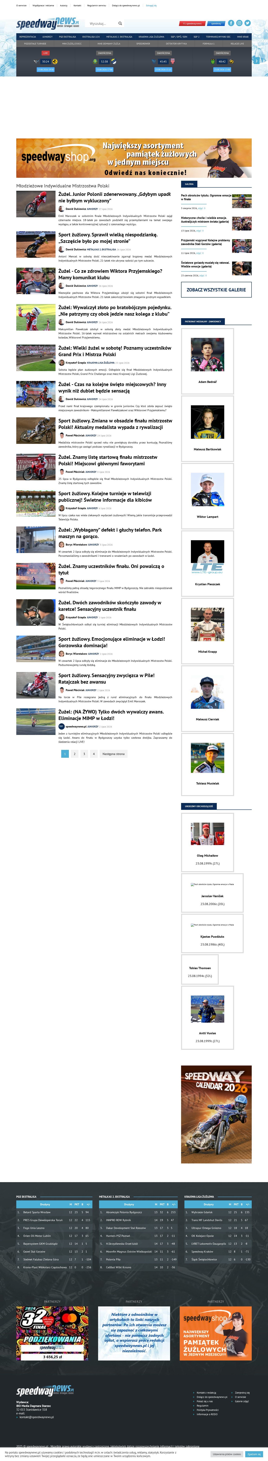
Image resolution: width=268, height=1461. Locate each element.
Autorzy (63, 5)
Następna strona (114, 754)
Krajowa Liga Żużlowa (151, 36)
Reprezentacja (27, 36)
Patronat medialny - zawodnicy (203, 321)
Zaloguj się (151, 5)
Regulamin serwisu (96, 5)
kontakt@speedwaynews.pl (37, 1417)
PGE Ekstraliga (67, 36)
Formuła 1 (209, 43)
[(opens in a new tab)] (36, 722)
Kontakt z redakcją (206, 1392)
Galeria (189, 184)
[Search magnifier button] (120, 23)
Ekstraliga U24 (91, 36)
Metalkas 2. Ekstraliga (119, 36)
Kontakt (77, 5)
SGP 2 (197, 36)
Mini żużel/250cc (72, 43)
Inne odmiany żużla (109, 43)
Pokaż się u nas (204, 1401)
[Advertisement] (134, 108)
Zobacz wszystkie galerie (216, 290)
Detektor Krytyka (176, 43)
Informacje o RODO (207, 1414)
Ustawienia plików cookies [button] (227, 1454)
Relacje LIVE (237, 43)
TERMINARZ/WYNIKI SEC (218, 36)
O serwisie (21, 5)
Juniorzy (48, 36)
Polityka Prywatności (207, 1410)
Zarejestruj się (242, 1392)
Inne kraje (243, 36)
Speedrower (143, 43)
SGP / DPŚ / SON (179, 36)
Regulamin (202, 1405)
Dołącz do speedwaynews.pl (126, 5)
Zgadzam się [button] (254, 1454)
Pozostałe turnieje (35, 43)
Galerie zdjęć (241, 1401)
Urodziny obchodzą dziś (199, 806)
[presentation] (11, 60)
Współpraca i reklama (43, 5)
